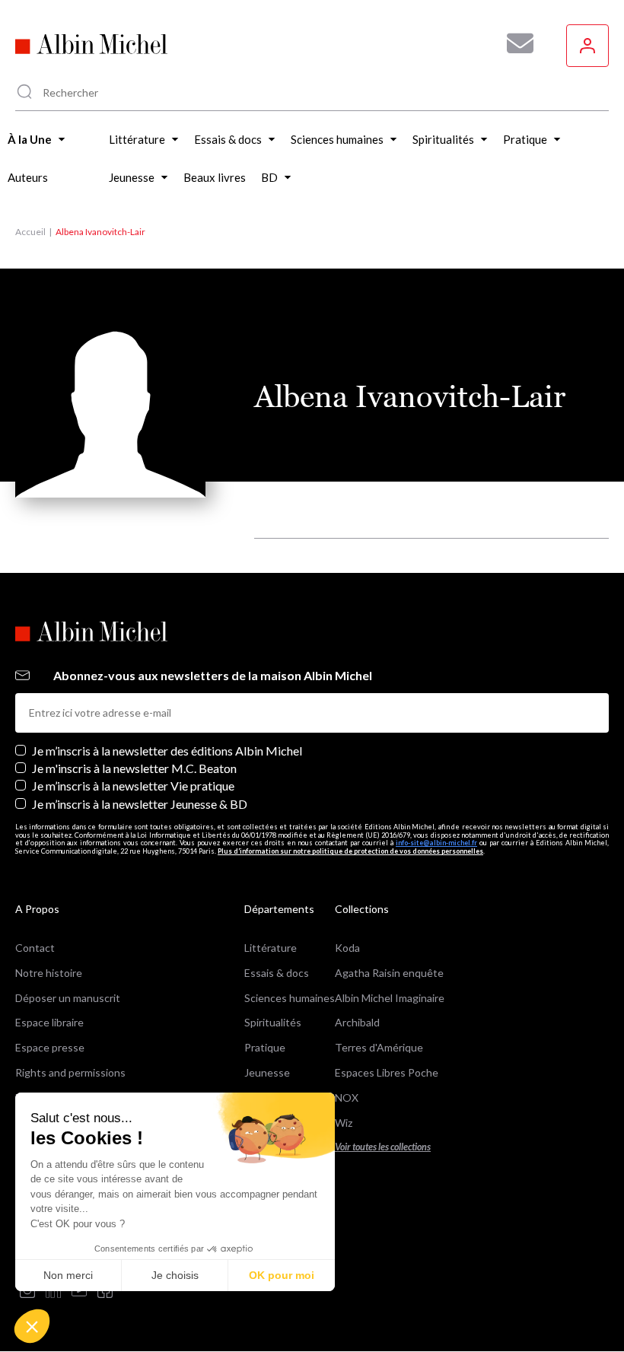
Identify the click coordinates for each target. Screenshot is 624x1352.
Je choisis (175, 1275)
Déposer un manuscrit (67, 997)
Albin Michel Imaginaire (389, 997)
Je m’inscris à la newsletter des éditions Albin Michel (167, 750)
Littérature (270, 947)
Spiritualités (272, 1022)
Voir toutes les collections (383, 1147)
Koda (347, 947)
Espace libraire (49, 1022)
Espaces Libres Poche (386, 1072)
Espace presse (49, 1047)
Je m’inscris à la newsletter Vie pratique (133, 785)
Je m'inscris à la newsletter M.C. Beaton (134, 768)
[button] (32, 1326)
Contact (35, 947)
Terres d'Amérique (379, 1047)
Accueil (30, 231)
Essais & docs (276, 972)
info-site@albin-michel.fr (436, 842)
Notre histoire (48, 972)
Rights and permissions (70, 1072)
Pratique (264, 1047)
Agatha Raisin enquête (389, 972)
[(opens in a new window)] (27, 1291)
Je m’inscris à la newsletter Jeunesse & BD (139, 804)
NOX (346, 1097)
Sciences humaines (289, 997)
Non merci (68, 1275)
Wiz (343, 1122)
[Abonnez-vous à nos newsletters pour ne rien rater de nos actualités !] (514, 43)
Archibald (357, 1022)
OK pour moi (281, 1275)
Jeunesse (267, 1072)
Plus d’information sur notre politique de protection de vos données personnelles (350, 851)
